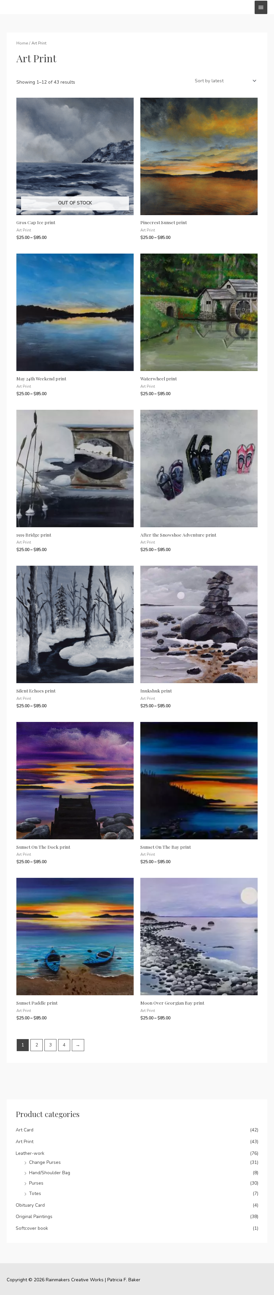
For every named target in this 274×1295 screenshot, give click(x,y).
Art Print (24, 1141)
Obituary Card (30, 1205)
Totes (35, 1193)
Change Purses (45, 1162)
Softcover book (32, 1228)
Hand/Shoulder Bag (49, 1173)
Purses (36, 1183)
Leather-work (30, 1153)
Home (22, 43)
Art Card (24, 1130)
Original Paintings (34, 1216)
